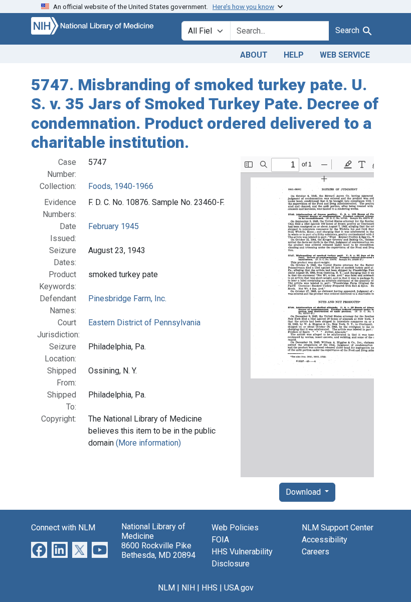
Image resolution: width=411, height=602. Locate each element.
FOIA (220, 539)
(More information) (148, 443)
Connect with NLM (63, 527)
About (254, 55)
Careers (315, 551)
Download (304, 492)
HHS (209, 587)
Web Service (345, 55)
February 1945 (113, 226)
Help (294, 55)
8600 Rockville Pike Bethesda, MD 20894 (158, 550)
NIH (188, 587)
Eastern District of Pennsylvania (144, 322)
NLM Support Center (337, 527)
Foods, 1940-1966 (120, 186)
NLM (166, 587)
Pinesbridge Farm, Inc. (127, 298)
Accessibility (324, 539)
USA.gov (239, 587)
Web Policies (235, 527)
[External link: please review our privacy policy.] (39, 549)
